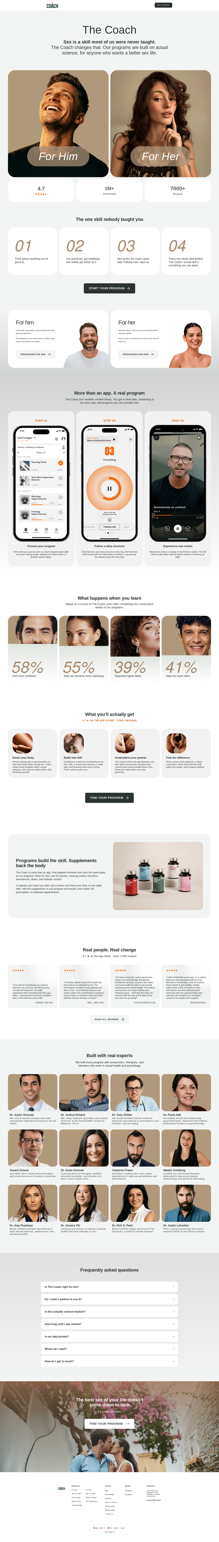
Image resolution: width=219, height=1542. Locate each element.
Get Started (163, 5)
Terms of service (111, 1502)
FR (104, 1528)
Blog (106, 1491)
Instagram (128, 1491)
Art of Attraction (91, 1501)
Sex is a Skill (76, 1494)
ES (118, 1528)
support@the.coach (154, 1500)
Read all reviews (107, 1019)
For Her (89, 1490)
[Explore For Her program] (160, 123)
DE (111, 1528)
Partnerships (109, 1494)
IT (124, 1528)
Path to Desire (91, 1497)
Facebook (128, 1494)
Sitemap (108, 1498)
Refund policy (110, 1510)
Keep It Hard (76, 1501)
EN (97, 1528)
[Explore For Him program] (58, 123)
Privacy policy (110, 1506)
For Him (75, 1490)
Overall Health (77, 1505)
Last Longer (76, 1497)
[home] (52, 5)
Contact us (109, 1514)
